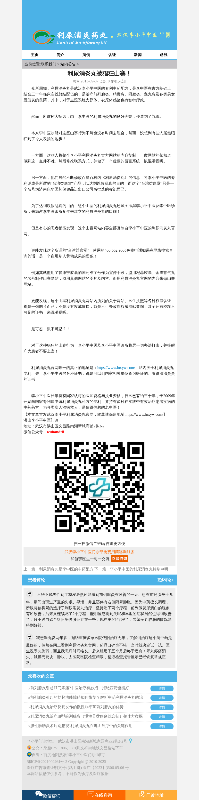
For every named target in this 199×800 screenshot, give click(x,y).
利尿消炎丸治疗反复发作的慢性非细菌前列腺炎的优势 (77, 707)
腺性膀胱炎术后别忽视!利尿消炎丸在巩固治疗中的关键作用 (81, 726)
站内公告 (68, 64)
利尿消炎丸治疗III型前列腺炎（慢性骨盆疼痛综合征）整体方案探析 (86, 720)
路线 (163, 55)
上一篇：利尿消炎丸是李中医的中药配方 (58, 569)
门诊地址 (151, 794)
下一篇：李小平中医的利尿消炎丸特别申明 (131, 569)
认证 (112, 55)
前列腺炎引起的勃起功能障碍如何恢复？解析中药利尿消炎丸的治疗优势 (86, 701)
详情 (162, 688)
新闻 (138, 55)
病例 (86, 55)
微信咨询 (51, 795)
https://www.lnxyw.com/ (116, 368)
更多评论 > (167, 580)
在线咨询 (99, 794)
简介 (60, 55)
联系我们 (48, 64)
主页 (35, 55)
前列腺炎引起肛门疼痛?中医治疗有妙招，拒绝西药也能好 (79, 688)
